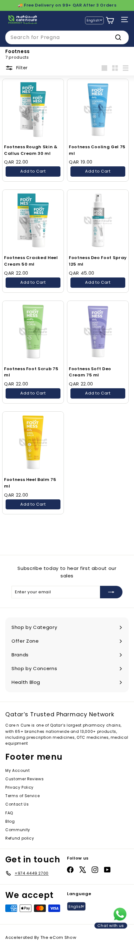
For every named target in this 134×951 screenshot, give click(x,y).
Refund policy (19, 838)
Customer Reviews (24, 779)
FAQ (9, 813)
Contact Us (17, 804)
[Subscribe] (111, 592)
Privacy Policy (19, 787)
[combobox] (67, 37)
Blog (10, 821)
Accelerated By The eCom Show (40, 937)
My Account (17, 770)
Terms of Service (22, 795)
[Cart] (110, 20)
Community (17, 829)
